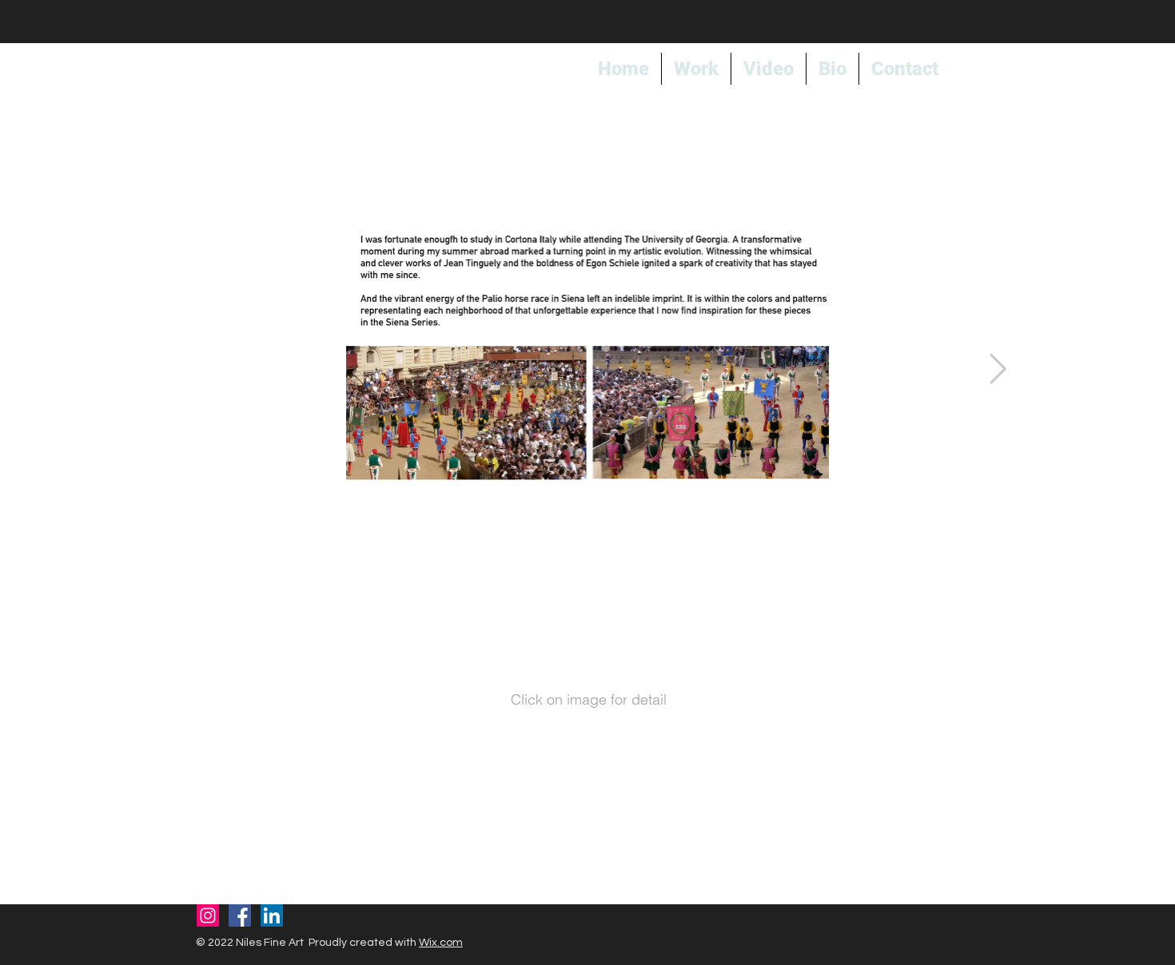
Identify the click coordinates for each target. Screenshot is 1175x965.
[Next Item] (997, 370)
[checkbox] (566, 600)
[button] (609, 600)
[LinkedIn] (272, 915)
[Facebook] (240, 915)
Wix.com (441, 942)
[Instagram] (208, 915)
